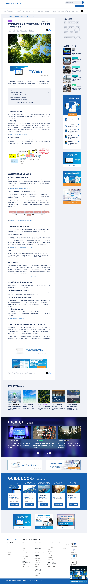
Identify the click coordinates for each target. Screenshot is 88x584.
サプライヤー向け (38, 560)
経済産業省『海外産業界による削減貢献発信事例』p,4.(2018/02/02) (21, 247)
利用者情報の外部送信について (26, 582)
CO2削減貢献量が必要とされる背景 (18, 95)
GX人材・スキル (50, 559)
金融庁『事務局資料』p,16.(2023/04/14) (17, 318)
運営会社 (7, 582)
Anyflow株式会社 (62, 546)
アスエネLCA (25, 564)
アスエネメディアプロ (51, 566)
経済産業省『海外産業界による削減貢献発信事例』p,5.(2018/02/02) (21, 259)
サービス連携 (25, 556)
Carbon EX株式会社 (63, 548)
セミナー (24, 558)
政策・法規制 (50, 551)
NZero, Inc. (61, 550)
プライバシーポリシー (14, 582)
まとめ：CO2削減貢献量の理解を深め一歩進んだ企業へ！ (23, 102)
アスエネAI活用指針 (36, 582)
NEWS (9, 550)
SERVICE (9, 548)
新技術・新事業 (50, 557)
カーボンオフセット (26, 554)
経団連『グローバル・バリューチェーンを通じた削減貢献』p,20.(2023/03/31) (23, 276)
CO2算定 (49, 553)
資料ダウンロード (14, 504)
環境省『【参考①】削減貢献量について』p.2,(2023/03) (19, 134)
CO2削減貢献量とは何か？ (16, 92)
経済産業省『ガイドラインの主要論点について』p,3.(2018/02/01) (21, 188)
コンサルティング (26, 552)
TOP (8, 544)
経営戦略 (49, 549)
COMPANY (9, 546)
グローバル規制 (50, 547)
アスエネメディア (50, 545)
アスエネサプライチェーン (39, 552)
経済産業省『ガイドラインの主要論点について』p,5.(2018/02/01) (21, 220)
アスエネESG (37, 558)
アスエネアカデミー (38, 545)
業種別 (24, 548)
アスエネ (24, 546)
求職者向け (37, 575)
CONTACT (9, 554)
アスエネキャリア (38, 573)
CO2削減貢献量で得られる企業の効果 (19, 99)
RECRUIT (9, 552)
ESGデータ (37, 564)
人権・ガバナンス (50, 555)
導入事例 (24, 550)
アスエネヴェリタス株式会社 (64, 544)
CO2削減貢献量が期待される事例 (18, 97)
